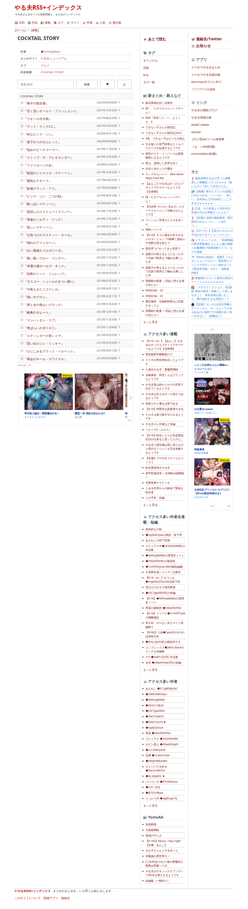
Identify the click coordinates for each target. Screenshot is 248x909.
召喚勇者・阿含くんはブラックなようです (164, 377)
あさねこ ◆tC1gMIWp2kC (162, 688)
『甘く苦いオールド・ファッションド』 (52, 111)
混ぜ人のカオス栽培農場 (160, 587)
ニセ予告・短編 (155, 497)
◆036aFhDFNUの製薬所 (160, 561)
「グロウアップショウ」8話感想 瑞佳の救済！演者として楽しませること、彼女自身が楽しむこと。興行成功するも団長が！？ (212, 293)
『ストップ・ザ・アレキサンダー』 (48, 157)
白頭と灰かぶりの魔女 (159, 168)
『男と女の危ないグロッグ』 (44, 305)
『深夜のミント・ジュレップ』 (45, 274)
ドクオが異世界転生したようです (164, 362)
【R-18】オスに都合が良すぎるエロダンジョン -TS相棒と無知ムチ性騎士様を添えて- (165, 239)
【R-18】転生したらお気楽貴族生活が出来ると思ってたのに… (164, 437)
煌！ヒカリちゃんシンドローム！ (163, 199)
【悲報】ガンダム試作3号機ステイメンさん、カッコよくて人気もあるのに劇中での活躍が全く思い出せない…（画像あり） (211, 310)
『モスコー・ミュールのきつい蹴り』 (50, 281)
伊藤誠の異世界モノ (158, 856)
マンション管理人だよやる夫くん (164, 222)
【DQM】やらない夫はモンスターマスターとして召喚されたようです (165, 210)
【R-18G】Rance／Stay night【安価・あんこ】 (163, 843)
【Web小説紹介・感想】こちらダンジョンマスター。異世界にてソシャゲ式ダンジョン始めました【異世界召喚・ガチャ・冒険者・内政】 (212, 265)
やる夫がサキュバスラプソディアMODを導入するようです (164, 873)
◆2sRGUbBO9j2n (156, 694)
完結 (146, 68)
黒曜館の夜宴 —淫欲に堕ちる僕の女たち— (165, 283)
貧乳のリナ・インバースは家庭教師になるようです (164, 155)
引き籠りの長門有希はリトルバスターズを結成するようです (164, 146)
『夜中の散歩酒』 (36, 103)
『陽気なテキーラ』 (38, 181)
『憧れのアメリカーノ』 (41, 243)
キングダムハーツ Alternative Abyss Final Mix (164, 176)
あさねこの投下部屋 (158, 540)
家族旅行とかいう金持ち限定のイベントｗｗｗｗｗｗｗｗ (212, 280)
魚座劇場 (151, 824)
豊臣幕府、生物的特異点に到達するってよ (164, 303)
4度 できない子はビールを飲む (165, 138)
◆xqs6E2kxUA (154, 727)
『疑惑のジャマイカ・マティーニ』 (48, 173)
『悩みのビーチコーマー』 (42, 150)
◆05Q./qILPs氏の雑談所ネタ (163, 642)
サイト (74, 22)
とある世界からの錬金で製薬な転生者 (164, 490)
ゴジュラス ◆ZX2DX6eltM (162, 738)
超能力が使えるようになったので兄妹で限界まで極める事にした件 (164, 258)
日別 (21, 22)
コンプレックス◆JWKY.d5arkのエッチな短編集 (165, 649)
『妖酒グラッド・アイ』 (41, 188)
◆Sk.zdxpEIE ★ (155, 776)
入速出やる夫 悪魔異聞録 (162, 369)
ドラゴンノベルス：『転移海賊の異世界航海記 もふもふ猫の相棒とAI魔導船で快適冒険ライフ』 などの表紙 (212, 246)
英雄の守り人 (154, 835)
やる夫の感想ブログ (204, 110)
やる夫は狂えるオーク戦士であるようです (164, 396)
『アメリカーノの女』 (39, 165)
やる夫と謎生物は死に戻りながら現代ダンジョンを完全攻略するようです (164, 448)
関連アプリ (51, 898)
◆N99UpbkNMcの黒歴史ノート (165, 555)
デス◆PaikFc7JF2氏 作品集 (162, 657)
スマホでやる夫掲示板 (205, 75)
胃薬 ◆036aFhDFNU (158, 733)
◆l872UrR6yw (154, 793)
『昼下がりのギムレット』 (42, 142)
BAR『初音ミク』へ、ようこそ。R (163, 119)
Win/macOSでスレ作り (206, 82)
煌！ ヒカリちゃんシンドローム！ (164, 110)
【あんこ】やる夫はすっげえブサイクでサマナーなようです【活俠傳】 (164, 187)
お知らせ (203, 45)
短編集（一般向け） (158, 880)
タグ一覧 (149, 82)
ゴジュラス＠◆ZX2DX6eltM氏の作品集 (165, 548)
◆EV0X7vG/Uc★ (156, 722)
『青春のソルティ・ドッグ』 (44, 219)
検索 (87, 84)
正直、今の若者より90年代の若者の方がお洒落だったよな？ (211, 210)
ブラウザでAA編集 (203, 89)
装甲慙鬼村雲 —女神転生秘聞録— (165, 475)
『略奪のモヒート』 (38, 312)
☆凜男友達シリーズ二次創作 (163, 572)
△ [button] (124, 84)
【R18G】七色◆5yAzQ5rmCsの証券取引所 (165, 634)
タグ (60, 22)
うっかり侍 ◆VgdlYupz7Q (161, 798)
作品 (34, 22)
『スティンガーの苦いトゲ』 (44, 336)
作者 (89, 22)
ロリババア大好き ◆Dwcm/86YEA (156, 768)
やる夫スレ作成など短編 (160, 424)
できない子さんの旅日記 (160, 127)
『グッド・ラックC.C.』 (40, 126)
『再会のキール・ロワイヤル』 (45, 359)
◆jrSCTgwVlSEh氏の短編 (161, 593)
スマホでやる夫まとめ (205, 67)
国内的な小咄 (154, 529)
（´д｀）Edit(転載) (203, 146)
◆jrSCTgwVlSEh (155, 711)
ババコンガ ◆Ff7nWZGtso (162, 781)
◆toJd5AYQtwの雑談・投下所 (164, 535)
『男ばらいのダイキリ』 (41, 328)
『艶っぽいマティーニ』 (41, 204)
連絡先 (65, 898)
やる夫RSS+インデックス (48, 7)
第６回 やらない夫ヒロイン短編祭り (164, 624)
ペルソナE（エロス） (158, 429)
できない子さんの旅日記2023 (164, 133)
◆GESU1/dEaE (155, 705)
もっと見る (150, 322)
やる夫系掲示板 (201, 117)
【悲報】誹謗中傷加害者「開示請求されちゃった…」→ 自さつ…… (212, 221)
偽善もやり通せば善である (162, 403)
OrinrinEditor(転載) (204, 154)
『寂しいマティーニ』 (39, 227)
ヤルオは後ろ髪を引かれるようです (164, 416)
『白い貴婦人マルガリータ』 (44, 250)
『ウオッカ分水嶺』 (38, 119)
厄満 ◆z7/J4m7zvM (157, 755)
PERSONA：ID (154, 290)
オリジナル (150, 60)
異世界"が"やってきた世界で (163, 248)
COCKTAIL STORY (52, 72)
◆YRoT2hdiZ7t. (155, 716)
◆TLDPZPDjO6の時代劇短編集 (164, 566)
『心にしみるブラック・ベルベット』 (50, 351)
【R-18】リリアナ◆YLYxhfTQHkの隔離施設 (165, 615)
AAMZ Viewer (200, 125)
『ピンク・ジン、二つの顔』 (44, 196)
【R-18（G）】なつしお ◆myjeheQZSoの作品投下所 (163, 579)
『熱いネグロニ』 (36, 297)
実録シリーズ (154, 229)
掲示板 (116, 22)
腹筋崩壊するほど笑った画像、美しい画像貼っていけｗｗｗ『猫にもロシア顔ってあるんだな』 (212, 182)
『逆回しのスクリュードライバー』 (48, 212)
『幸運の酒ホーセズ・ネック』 (45, 266)
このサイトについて (28, 898)
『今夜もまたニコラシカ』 (42, 289)
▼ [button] (107, 84)
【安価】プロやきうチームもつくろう (164, 460)
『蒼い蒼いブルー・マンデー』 (45, 258)
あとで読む (157, 38)
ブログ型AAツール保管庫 (207, 139)
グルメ (45, 65)
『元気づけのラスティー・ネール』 (48, 235)
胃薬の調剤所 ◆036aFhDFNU (164, 608)
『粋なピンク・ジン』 (39, 134)
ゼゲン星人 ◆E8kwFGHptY (162, 744)
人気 (102, 22)
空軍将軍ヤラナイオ (158, 483)
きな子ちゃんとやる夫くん (162, 850)
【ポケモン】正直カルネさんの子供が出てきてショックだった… (212, 232)
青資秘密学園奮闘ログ (159, 354)
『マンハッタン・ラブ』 (41, 320)
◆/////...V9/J (153, 787)
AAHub (196, 132)
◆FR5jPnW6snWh (156, 761)
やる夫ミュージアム (54, 58)
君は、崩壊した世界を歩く (162, 163)
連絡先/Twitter (208, 38)
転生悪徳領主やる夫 (158, 467)
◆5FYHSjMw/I (50, 51)
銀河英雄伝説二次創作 (159, 103)
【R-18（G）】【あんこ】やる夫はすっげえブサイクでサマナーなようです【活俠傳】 (164, 345)
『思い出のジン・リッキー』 (44, 343)
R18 (145, 75)
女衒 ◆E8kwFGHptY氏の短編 (163, 662)
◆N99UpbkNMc (155, 700)
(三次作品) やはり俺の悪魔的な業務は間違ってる (164, 863)
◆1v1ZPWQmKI (155, 750)
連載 (47, 22)
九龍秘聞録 (152, 830)
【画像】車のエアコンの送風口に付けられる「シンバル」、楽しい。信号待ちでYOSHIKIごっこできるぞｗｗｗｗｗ (212, 197)
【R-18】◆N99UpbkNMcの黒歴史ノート (165, 600)
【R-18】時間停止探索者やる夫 (164, 409)
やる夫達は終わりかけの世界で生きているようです (164, 386)
